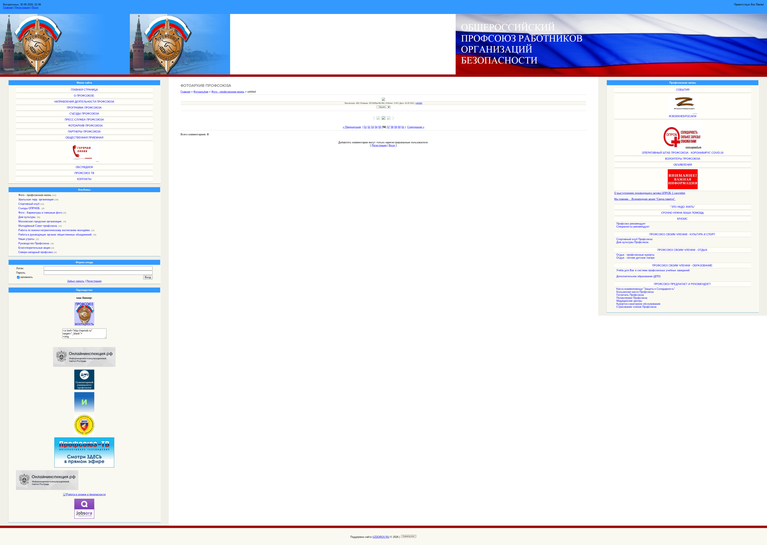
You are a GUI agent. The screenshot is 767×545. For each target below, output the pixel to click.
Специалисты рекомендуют (633, 226)
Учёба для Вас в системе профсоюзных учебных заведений (653, 270)
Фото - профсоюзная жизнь (34, 195)
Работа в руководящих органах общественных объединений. (55, 234)
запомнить (26, 277)
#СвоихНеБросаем (682, 116)
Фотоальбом (200, 91)
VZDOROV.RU (380, 536)
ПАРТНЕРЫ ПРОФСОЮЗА (84, 131)
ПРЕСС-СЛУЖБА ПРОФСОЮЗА (84, 119)
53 (372, 127)
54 (376, 127)
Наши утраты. (26, 238)
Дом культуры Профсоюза (632, 242)
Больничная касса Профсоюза (635, 291)
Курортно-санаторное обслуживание (638, 303)
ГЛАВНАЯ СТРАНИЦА (84, 89)
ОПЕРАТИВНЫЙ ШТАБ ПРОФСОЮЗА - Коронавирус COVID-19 (682, 152)
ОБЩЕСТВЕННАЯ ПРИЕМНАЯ (84, 137)
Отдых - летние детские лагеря (635, 257)
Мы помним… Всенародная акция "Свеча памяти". (645, 199)
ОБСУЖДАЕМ (84, 167)
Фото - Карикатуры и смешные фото (40, 212)
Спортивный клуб (28, 203)
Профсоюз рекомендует (631, 223)
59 (395, 127)
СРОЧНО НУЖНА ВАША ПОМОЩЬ (682, 212)
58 (392, 127)
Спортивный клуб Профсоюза (634, 239)
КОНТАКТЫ (84, 179)
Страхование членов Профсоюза (636, 306)
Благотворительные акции (34, 247)
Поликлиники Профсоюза (631, 297)
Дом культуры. (27, 217)
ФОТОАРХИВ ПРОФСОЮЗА (85, 125)
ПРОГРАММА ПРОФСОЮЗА (84, 107)
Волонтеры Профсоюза (682, 158)
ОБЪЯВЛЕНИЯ (683, 164)
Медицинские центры (629, 300)
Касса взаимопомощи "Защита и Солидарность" (645, 288)
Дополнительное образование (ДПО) (638, 276)
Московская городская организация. (40, 221)
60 (399, 127)
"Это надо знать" (682, 206)
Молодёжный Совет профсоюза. (38, 225)
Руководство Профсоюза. (34, 243)
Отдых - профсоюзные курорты (635, 254)
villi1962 (419, 103)
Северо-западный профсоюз (35, 252)
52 (369, 127)
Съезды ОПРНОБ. (29, 208)
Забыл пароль (75, 281)
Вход (35, 7)
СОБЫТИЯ (682, 89)
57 (388, 127)
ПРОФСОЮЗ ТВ (84, 173)
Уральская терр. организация (36, 199)
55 (379, 127)
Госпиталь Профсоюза (630, 294)
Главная (8, 7)
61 (402, 127)
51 (365, 127)
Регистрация (22, 7)
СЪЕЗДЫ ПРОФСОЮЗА (84, 113)
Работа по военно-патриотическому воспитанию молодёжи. (54, 230)
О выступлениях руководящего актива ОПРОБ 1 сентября (649, 193)
